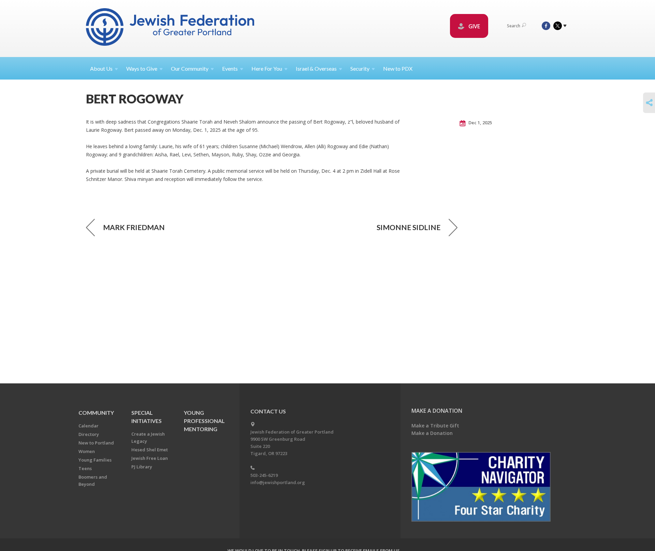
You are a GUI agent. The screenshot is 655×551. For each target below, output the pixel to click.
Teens (85, 468)
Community (96, 412)
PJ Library (141, 467)
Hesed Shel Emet (149, 450)
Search (513, 26)
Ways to (141, 68)
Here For (266, 68)
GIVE (473, 26)
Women (86, 451)
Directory (88, 434)
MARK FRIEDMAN (134, 227)
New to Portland (96, 443)
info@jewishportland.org (277, 482)
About (101, 68)
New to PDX (397, 68)
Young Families (95, 460)
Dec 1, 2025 (479, 122)
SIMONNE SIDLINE (408, 227)
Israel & (316, 68)
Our (189, 68)
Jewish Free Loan (149, 458)
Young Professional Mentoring (204, 420)
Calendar (88, 426)
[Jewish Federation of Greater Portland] (171, 28)
